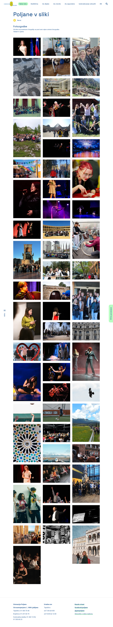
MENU (4, 315)
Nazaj (19, 20)
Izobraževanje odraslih (87, 4)
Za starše (57, 4)
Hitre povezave (111, 313)
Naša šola (23, 4)
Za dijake (45, 4)
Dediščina (34, 4)
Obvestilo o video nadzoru (84, 614)
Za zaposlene (70, 4)
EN (101, 4)
